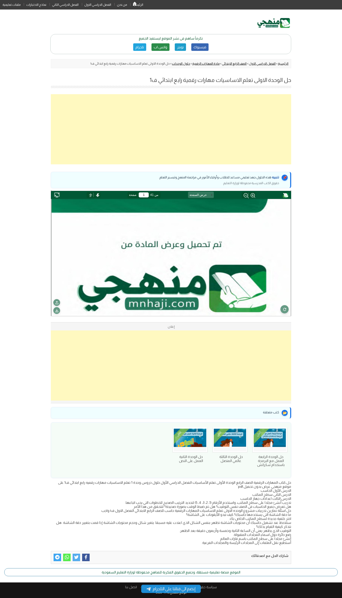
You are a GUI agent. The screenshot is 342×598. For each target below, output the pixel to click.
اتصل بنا (131, 587)
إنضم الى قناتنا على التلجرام (174, 588)
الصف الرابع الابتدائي (234, 63)
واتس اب (160, 47)
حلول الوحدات (181, 63)
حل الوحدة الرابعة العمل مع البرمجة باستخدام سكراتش (271, 461)
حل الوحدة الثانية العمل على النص (191, 459)
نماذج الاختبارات (36, 5)
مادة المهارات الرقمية (206, 63)
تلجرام (139, 47)
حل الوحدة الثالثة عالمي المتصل (231, 459)
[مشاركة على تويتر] (76, 557)
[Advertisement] (171, 129)
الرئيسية (135, 5)
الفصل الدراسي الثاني (65, 5)
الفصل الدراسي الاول (97, 5)
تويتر (180, 47)
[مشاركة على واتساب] (67, 557)
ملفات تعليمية (12, 5)
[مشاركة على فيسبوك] (86, 557)
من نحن (122, 5)
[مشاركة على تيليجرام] (57, 557)
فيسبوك (200, 47)
